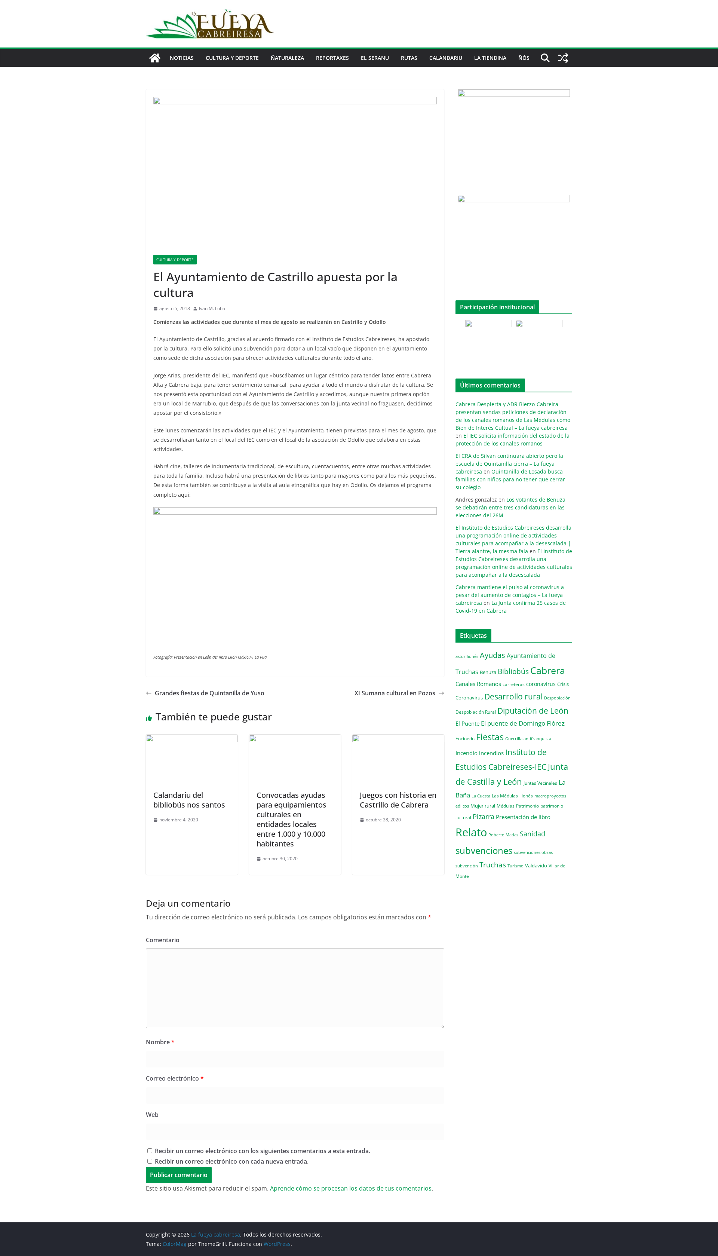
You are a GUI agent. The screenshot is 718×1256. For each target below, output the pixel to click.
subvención (466, 866)
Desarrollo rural (513, 696)
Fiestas (490, 737)
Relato (471, 832)
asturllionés (466, 656)
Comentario (163, 940)
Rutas (409, 57)
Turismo (515, 866)
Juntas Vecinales (540, 783)
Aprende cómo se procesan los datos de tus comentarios (351, 1188)
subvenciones (483, 850)
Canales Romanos (478, 684)
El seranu (375, 57)
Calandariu (445, 57)
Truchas (492, 864)
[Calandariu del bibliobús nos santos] (192, 740)
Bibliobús (513, 671)
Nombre (160, 1042)
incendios (491, 753)
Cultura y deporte (232, 57)
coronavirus (541, 683)
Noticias (182, 57)
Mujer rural (482, 805)
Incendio (466, 753)
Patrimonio (527, 806)
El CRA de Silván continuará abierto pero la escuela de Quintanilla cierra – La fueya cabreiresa (509, 463)
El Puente (467, 723)
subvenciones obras (533, 852)
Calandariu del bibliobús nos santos (189, 800)
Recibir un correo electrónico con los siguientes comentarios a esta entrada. (262, 1151)
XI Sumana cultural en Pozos (395, 693)
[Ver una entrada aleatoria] (563, 58)
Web (152, 1115)
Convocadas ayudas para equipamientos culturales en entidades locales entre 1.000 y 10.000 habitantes (291, 819)
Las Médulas (505, 796)
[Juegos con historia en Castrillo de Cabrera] (398, 740)
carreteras (514, 684)
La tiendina (490, 57)
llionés (526, 796)
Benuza (488, 672)
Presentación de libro (523, 817)
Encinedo (465, 738)
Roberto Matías (503, 834)
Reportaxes (332, 57)
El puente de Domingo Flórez (523, 723)
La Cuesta (481, 796)
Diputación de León (532, 710)
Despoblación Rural (475, 712)
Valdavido (536, 865)
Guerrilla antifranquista (528, 738)
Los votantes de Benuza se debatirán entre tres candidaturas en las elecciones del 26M (510, 507)
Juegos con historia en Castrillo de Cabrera (398, 800)
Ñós (524, 57)
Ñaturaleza (287, 57)
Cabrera (547, 670)
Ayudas (492, 655)
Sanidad (532, 833)
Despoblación (557, 698)
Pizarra (483, 816)
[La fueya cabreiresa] (155, 58)
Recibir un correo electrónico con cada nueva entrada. (232, 1161)
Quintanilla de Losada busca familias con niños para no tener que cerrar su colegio (510, 479)
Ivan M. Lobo (212, 308)
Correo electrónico (175, 1078)
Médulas (506, 806)
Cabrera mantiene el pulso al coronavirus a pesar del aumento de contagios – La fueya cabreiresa (509, 594)
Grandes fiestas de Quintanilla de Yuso (209, 693)
